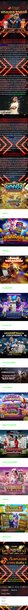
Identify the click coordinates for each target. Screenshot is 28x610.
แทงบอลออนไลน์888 (9, 462)
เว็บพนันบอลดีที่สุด (9, 362)
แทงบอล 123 (6, 325)
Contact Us (5, 590)
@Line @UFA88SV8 (19, 94)
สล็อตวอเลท (6, 537)
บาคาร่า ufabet (7, 581)
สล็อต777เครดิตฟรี (9, 425)
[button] (14, 3)
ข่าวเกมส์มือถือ (7, 387)
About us (14, 590)
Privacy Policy (6, 594)
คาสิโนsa (5, 499)
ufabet (5, 213)
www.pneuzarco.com (6, 607)
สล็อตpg (5, 250)
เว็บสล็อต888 (7, 288)
